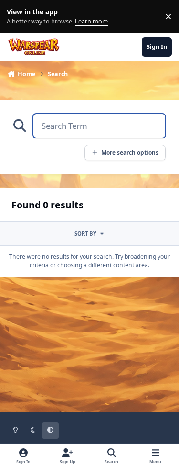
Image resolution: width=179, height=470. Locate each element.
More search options (129, 152)
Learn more (18, 16)
